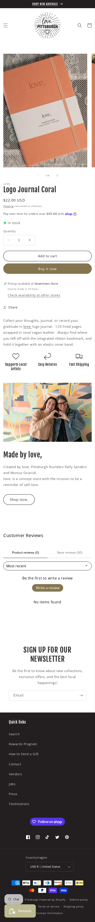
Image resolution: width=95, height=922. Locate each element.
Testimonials (19, 804)
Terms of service (48, 906)
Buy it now (47, 269)
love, (27, 326)
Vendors (15, 774)
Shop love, (19, 499)
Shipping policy (74, 906)
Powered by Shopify (52, 899)
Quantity (9, 231)
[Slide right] (57, 175)
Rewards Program (23, 744)
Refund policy (79, 899)
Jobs (12, 784)
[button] (5, 25)
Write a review (47, 587)
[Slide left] (38, 175)
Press (13, 794)
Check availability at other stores (34, 295)
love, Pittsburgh (28, 899)
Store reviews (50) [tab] (69, 552)
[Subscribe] (81, 695)
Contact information (49, 913)
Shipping (8, 206)
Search (14, 734)
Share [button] (13, 307)
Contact (15, 764)
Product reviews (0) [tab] (25, 552)
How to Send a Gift (24, 754)
